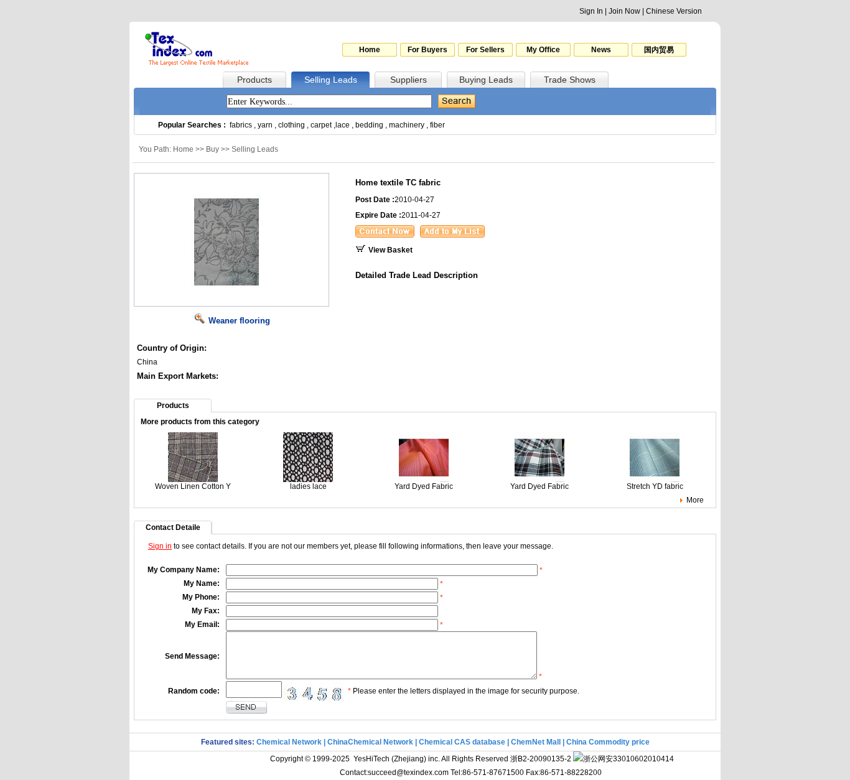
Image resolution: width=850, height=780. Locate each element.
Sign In (591, 11)
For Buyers (427, 49)
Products (254, 80)
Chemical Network (290, 742)
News (601, 49)
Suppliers (408, 80)
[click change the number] (315, 691)
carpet (321, 125)
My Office (543, 49)
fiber (437, 125)
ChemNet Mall (536, 742)
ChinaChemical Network (370, 742)
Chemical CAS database (462, 742)
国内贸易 (659, 49)
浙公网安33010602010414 (628, 758)
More (695, 500)
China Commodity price (608, 742)
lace (342, 125)
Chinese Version (674, 11)
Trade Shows (569, 80)
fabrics (241, 125)
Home (369, 49)
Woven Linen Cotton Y (193, 486)
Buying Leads (486, 80)
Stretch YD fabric (655, 486)
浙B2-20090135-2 (540, 758)
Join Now (624, 11)
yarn (265, 125)
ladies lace (308, 486)
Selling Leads (330, 80)
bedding (369, 125)
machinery (406, 125)
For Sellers (485, 49)
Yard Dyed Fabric (424, 486)
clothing (291, 125)
